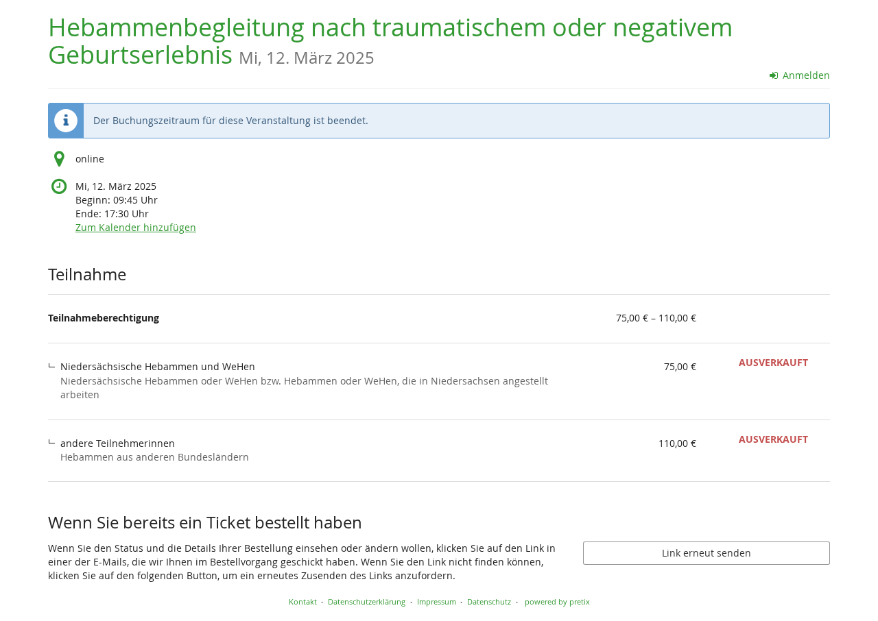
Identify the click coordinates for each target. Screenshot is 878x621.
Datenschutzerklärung (366, 601)
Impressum (436, 601)
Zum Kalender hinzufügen (135, 227)
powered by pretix (557, 601)
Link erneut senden (706, 552)
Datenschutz (489, 601)
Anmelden (805, 75)
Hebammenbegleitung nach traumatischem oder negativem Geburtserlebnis (390, 40)
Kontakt (303, 601)
